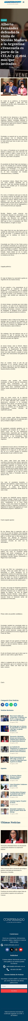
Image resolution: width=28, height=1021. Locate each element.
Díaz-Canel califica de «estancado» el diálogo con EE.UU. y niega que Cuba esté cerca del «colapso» (18, 718)
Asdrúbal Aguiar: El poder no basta (18, 801)
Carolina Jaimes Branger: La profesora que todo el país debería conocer (18, 793)
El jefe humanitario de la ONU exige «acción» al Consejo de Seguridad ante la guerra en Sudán (18, 759)
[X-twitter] (12, 950)
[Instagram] (16, 950)
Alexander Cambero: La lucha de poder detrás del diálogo (18, 810)
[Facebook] (7, 950)
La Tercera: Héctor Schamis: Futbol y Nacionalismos (15, 777)
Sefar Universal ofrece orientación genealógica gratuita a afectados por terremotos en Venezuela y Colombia (14, 870)
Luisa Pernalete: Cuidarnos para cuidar (18, 785)
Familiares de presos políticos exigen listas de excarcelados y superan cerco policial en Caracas (13, 893)
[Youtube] (21, 950)
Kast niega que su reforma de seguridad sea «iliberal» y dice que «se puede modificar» (18, 728)
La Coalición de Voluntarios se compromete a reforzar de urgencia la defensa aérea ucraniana (18, 749)
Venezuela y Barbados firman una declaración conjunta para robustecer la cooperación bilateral (18, 739)
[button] (23, 2)
